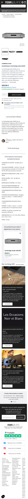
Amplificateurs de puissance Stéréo (6, 473)
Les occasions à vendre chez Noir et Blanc (13, 330)
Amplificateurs (18, 14)
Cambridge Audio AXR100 (13, 250)
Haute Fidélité (10, 14)
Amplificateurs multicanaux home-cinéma (15, 462)
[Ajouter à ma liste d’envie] (20, 233)
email (5, 107)
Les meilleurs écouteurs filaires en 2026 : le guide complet (13, 288)
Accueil (3, 14)
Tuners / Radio (5, 461)
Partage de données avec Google (9, 490)
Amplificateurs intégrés (9, 15)
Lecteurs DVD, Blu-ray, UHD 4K (16, 466)
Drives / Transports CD (6, 463)
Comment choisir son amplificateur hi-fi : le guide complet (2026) (13, 372)
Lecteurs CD (5, 459)
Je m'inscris (20, 417)
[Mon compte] (22, 2)
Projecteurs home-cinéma (16, 469)
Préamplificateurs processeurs (16, 459)
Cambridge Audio (6, 63)
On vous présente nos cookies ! (9, 491)
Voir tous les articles (20, 264)
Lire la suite (13, 82)
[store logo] (13, 2)
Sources (4, 458)
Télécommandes (16, 474)
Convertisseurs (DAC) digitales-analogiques (5, 467)
